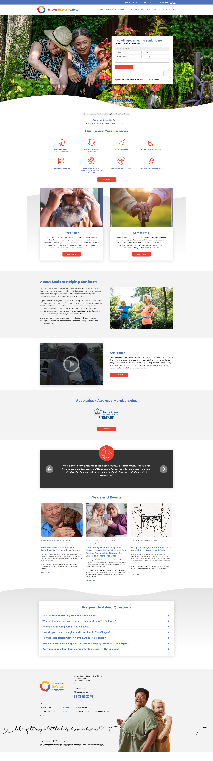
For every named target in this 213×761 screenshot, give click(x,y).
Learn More (71, 254)
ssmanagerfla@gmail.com (130, 79)
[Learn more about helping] (141, 207)
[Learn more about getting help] (71, 207)
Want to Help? (141, 232)
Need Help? (71, 232)
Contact (156, 10)
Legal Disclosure (46, 750)
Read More (45, 582)
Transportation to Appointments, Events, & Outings (91, 170)
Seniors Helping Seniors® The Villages (88, 688)
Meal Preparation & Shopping (92, 150)
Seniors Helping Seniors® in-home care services (56, 552)
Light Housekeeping (121, 150)
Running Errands (62, 168)
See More (106, 179)
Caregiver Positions (124, 10)
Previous (49, 474)
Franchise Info (169, 10)
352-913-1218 (149, 2)
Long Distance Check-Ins (121, 168)
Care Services (105, 10)
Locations (140, 10)
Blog (149, 10)
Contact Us (106, 429)
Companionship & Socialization (61, 150)
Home (86, 114)
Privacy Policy (60, 750)
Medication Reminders (151, 150)
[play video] (71, 364)
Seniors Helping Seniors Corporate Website (93, 721)
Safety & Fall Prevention (151, 168)
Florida (99, 114)
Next (163, 474)
